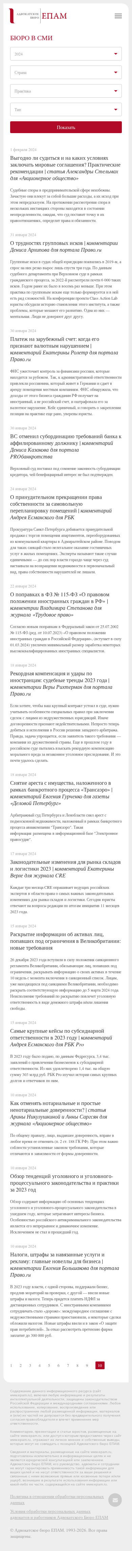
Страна (20, 72)
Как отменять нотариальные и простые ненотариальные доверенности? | (58, 1113)
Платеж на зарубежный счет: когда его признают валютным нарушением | (64, 348)
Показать (66, 127)
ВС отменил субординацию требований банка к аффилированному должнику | (66, 446)
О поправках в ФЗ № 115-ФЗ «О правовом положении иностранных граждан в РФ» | (59, 604)
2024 (19, 53)
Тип (18, 109)
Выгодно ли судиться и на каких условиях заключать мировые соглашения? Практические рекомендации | (65, 167)
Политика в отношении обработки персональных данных (57, 1499)
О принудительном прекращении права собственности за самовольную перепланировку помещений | (61, 507)
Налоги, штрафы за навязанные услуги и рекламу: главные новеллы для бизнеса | (64, 1264)
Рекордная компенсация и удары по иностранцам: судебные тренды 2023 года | (61, 683)
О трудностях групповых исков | (64, 246)
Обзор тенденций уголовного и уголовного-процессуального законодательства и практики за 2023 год (64, 1182)
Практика (23, 91)
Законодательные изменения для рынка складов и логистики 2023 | (65, 868)
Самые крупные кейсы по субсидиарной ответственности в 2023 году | (61, 1037)
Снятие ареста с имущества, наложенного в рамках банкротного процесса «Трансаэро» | (61, 792)
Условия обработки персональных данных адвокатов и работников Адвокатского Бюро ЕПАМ (59, 1514)
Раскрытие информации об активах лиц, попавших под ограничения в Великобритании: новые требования (65, 940)
